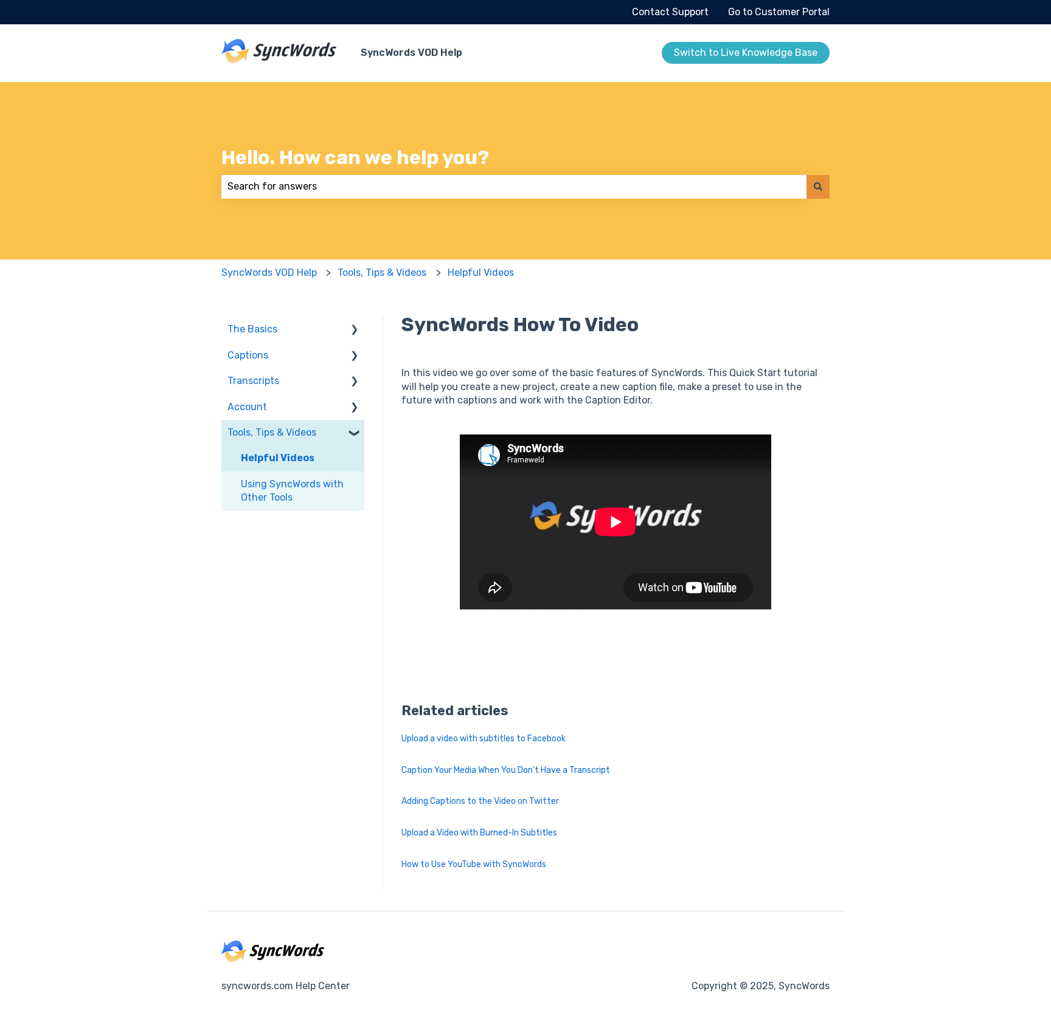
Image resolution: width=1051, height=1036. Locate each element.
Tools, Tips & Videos (382, 272)
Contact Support (670, 12)
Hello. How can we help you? (355, 157)
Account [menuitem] (247, 407)
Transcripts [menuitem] (253, 380)
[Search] (818, 186)
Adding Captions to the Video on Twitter (480, 801)
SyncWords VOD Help (411, 52)
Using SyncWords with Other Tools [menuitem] (292, 490)
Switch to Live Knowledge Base (745, 52)
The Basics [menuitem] (252, 329)
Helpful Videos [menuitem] (277, 458)
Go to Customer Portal (779, 12)
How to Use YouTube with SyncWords (473, 864)
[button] (354, 330)
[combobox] (513, 186)
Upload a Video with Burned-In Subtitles (479, 833)
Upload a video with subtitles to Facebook (483, 738)
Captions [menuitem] (247, 355)
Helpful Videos (481, 272)
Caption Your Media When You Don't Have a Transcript (505, 770)
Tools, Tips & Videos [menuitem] (271, 432)
